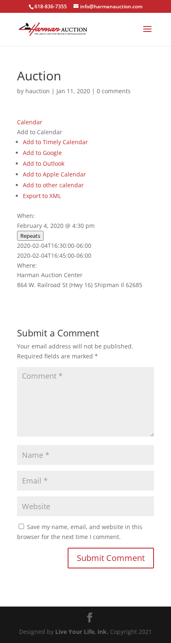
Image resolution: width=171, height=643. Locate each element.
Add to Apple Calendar (54, 174)
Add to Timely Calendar (55, 142)
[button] (39, 132)
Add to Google (42, 153)
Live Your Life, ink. (81, 632)
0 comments (114, 91)
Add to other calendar (53, 185)
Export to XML (42, 196)
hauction (37, 91)
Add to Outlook (43, 163)
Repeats (30, 235)
